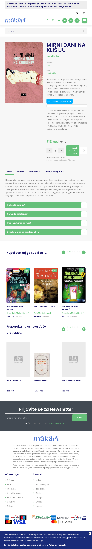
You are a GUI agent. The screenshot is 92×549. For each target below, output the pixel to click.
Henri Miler (52, 56)
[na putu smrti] (18, 359)
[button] (63, 252)
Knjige (38, 480)
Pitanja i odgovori (54, 171)
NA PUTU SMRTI (13, 380)
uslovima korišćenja (57, 423)
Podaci (20, 171)
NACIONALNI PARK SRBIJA (15, 308)
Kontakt (10, 484)
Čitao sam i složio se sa (47, 423)
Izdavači (39, 506)
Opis (9, 171)
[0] (84, 13)
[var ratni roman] (74, 359)
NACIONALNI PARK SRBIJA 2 (70, 308)
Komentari (34, 171)
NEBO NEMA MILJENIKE (44, 306)
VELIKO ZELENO (41, 380)
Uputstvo (11, 502)
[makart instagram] (53, 20)
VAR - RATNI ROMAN (71, 380)
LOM (48, 65)
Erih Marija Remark (42, 313)
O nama (10, 480)
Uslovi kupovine (14, 493)
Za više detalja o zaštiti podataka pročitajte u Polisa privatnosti (35, 545)
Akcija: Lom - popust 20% (59, 101)
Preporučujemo (43, 484)
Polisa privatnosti (15, 497)
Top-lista (40, 489)
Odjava (10, 506)
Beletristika (51, 73)
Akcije (38, 493)
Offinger (39, 497)
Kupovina (11, 489)
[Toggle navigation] (84, 20)
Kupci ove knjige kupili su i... (26, 253)
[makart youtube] (58, 20)
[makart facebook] (47, 20)
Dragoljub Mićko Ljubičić (17, 313)
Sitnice (39, 502)
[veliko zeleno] (41, 365)
